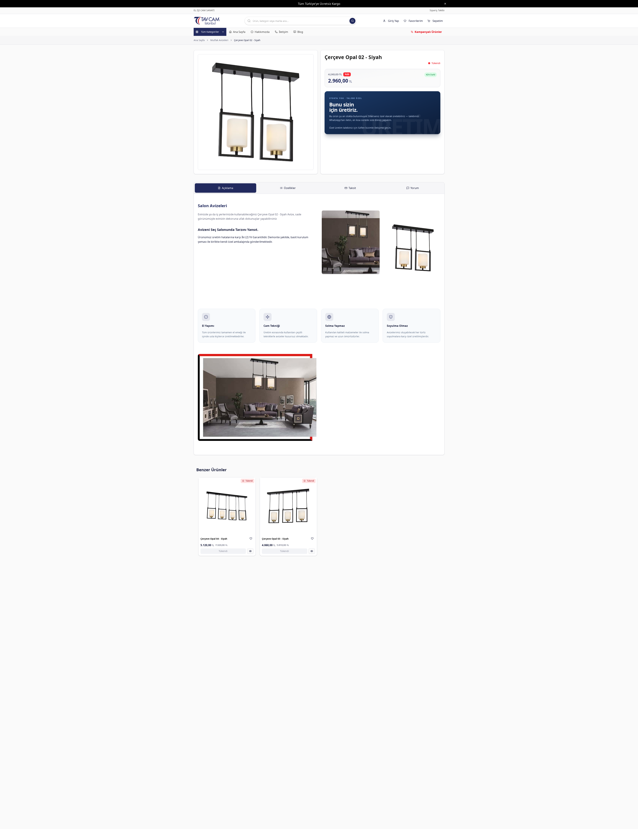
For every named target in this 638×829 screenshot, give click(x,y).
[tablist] (319, 188)
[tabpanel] (319, 324)
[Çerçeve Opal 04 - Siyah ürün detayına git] (227, 506)
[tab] (225, 188)
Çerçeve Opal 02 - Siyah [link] (247, 40)
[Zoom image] (309, 59)
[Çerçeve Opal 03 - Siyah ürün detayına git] (288, 506)
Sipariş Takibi (437, 10)
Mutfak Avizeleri (219, 40)
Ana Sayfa (199, 40)
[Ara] (352, 21)
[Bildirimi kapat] (445, 4)
